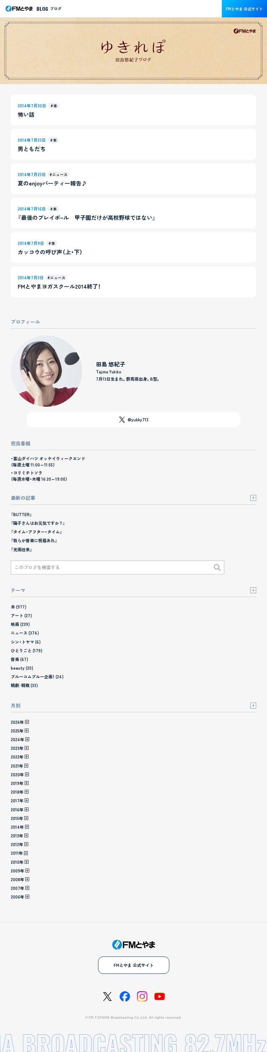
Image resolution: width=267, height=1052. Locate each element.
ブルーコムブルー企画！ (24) (37, 676)
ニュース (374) (25, 633)
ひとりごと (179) (26, 650)
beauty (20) (22, 668)
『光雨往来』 (21, 549)
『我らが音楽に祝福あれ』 (34, 540)
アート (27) (21, 615)
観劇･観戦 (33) (24, 685)
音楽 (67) (19, 659)
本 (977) (18, 607)
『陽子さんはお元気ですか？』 (38, 523)
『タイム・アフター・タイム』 (36, 532)
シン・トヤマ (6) (26, 642)
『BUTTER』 (21, 514)
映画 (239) (20, 624)
